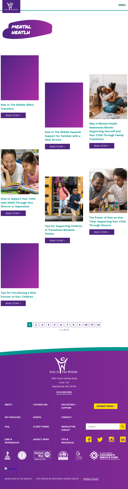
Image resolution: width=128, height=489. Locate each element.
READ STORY (13, 116)
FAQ (7, 427)
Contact (66, 417)
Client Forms (41, 427)
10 (85, 325)
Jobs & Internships (12, 441)
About (8, 405)
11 (92, 325)
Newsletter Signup (68, 428)
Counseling (40, 405)
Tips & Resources (67, 441)
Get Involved (12, 417)
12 (98, 325)
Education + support (68, 406)
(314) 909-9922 (64, 392)
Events (37, 417)
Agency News (41, 440)
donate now (106, 407)
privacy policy (90, 479)
